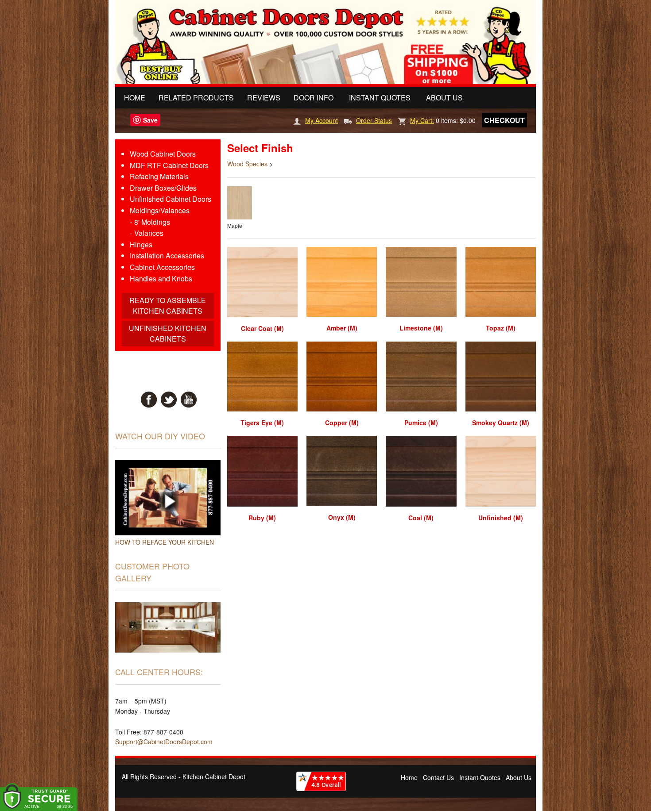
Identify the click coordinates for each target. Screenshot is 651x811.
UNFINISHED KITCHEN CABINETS (167, 333)
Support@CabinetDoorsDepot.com (164, 741)
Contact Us (438, 777)
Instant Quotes (380, 97)
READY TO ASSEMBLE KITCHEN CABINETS (167, 305)
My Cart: (422, 120)
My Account (321, 120)
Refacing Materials (159, 176)
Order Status (374, 120)
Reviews (263, 97)
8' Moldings (152, 222)
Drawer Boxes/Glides (163, 188)
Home (134, 97)
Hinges (141, 244)
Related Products (196, 97)
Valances (148, 233)
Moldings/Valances (160, 210)
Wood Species (247, 163)
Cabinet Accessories (162, 267)
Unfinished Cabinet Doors (170, 199)
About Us (444, 97)
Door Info (313, 97)
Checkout (504, 120)
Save (150, 119)
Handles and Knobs (161, 278)
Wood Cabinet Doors (163, 154)
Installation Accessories (167, 255)
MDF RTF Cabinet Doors (169, 165)
